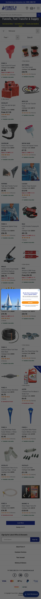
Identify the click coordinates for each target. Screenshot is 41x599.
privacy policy (27, 305)
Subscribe (30, 302)
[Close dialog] (39, 290)
